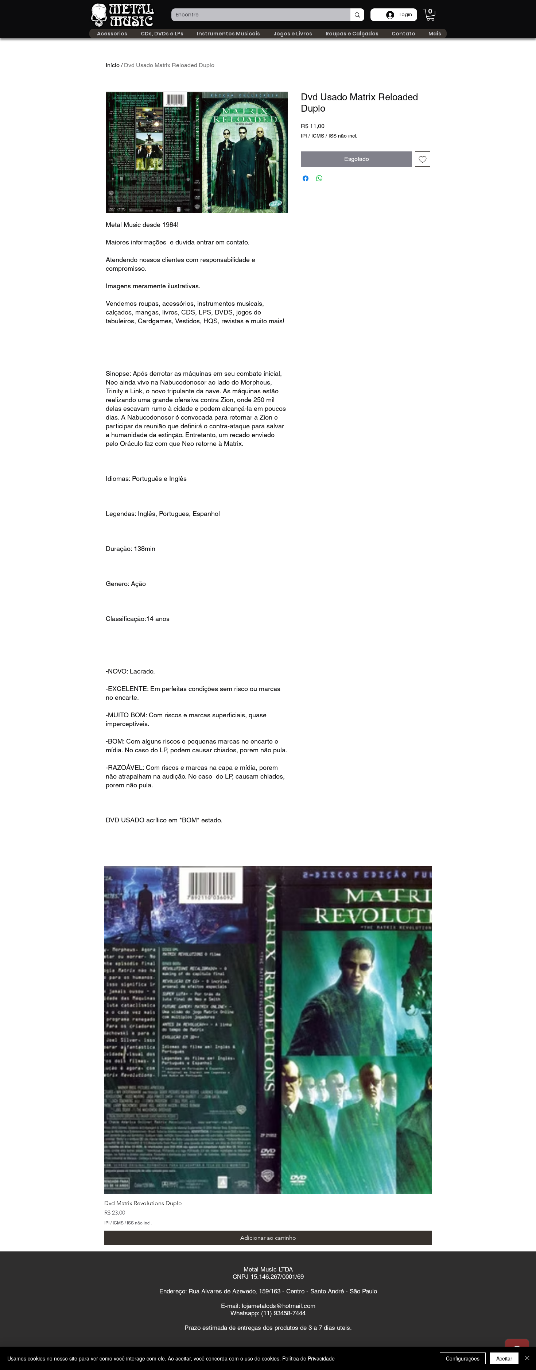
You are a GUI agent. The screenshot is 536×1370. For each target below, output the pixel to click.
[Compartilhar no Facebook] (305, 178)
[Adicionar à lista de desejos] (422, 159)
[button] (430, 15)
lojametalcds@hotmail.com (278, 1305)
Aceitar (504, 1358)
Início (113, 65)
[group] (268, 1056)
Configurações (462, 1358)
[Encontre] (357, 14)
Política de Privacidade (308, 1358)
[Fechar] (527, 1358)
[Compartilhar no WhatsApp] (319, 178)
